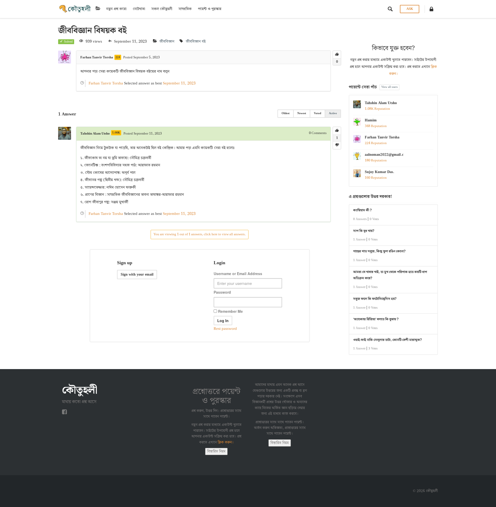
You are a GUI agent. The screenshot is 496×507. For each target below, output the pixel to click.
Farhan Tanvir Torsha (382, 137)
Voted (317, 113)
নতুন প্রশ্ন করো (116, 9)
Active (333, 113)
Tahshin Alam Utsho (381, 103)
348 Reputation (376, 126)
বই (204, 41)
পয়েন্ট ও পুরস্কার (209, 9)
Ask (409, 9)
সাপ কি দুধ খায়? (363, 231)
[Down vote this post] (337, 145)
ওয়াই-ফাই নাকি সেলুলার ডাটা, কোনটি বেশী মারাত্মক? (387, 340)
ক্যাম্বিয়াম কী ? (362, 210)
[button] (431, 9)
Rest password (225, 329)
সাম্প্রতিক (185, 9)
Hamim (371, 120)
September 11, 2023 (179, 83)
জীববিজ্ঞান (166, 41)
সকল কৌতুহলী (161, 9)
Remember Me (230, 311)
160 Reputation (376, 178)
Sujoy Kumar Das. (379, 172)
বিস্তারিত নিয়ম (216, 451)
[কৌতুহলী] (75, 9)
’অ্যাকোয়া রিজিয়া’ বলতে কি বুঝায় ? (376, 319)
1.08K (116, 132)
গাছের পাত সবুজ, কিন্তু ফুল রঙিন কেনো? (379, 251)
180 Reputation (376, 160)
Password (222, 292)
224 (117, 57)
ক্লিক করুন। (226, 442)
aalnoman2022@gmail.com (384, 155)
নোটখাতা (139, 9)
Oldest (286, 113)
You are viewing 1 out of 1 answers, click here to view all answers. (199, 234)
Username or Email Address (238, 273)
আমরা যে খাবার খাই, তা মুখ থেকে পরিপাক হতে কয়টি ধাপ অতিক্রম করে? (390, 275)
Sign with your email (137, 274)
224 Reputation (376, 143)
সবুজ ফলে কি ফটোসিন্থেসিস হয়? (375, 299)
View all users (389, 87)
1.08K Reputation (377, 109)
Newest (301, 113)
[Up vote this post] (337, 55)
